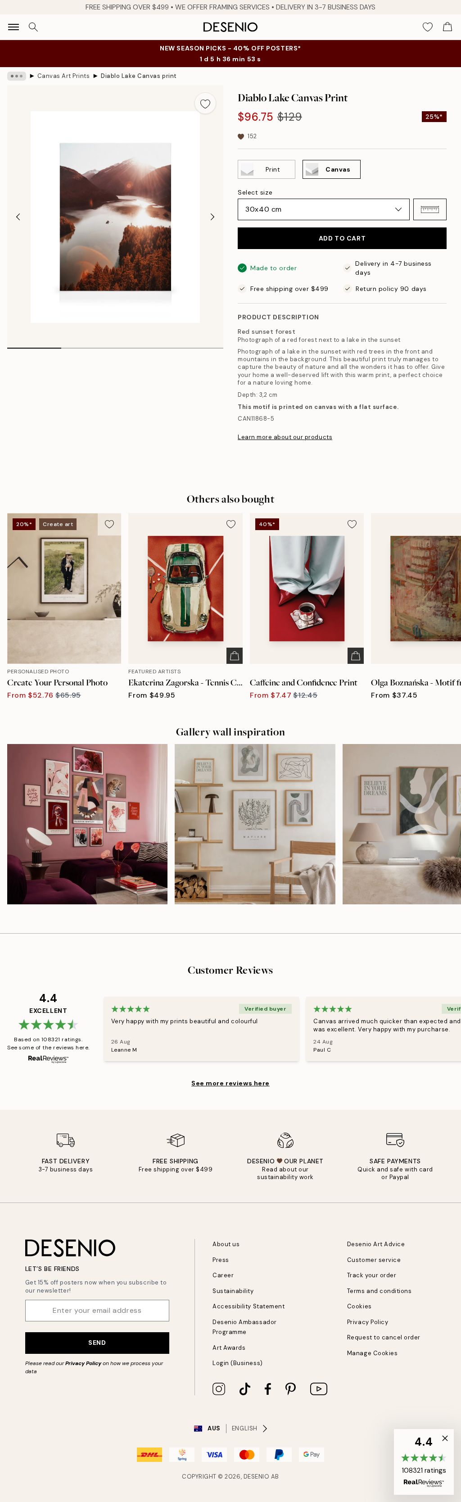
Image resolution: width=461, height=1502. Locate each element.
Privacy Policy (83, 1363)
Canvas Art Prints (63, 76)
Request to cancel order (383, 1337)
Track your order (371, 1275)
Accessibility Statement (248, 1306)
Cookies (359, 1306)
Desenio (257, 1476)
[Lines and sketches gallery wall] (255, 824)
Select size (255, 192)
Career (223, 1275)
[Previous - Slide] (18, 217)
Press (220, 1260)
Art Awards (228, 1348)
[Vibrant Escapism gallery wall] (87, 824)
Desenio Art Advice (376, 1244)
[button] (430, 209)
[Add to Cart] (234, 656)
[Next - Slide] (212, 217)
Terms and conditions (379, 1291)
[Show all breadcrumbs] (16, 76)
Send (97, 1343)
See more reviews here (230, 1083)
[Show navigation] (13, 27)
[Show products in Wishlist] (428, 27)
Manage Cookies (372, 1353)
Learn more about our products (285, 437)
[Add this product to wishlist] (205, 103)
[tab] (34, 345)
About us (226, 1244)
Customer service (374, 1260)
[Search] (33, 27)
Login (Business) (237, 1363)
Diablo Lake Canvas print (138, 76)
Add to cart (342, 238)
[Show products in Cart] (447, 27)
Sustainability (232, 1291)
